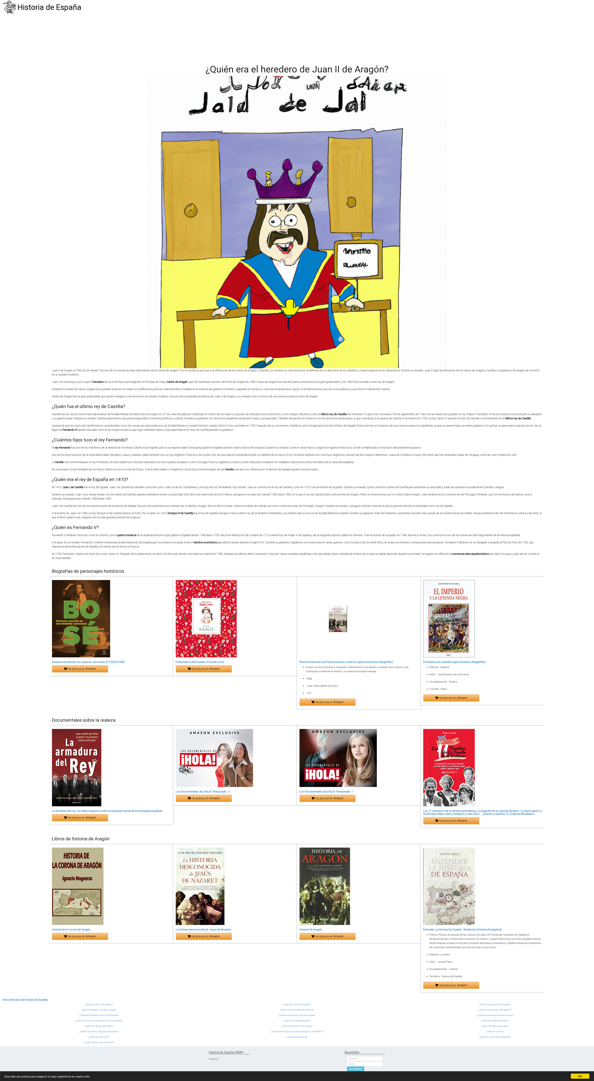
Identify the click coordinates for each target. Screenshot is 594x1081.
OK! (580, 1076)
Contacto (214, 1059)
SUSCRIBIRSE (355, 1069)
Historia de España (49, 7)
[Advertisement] (297, 38)
